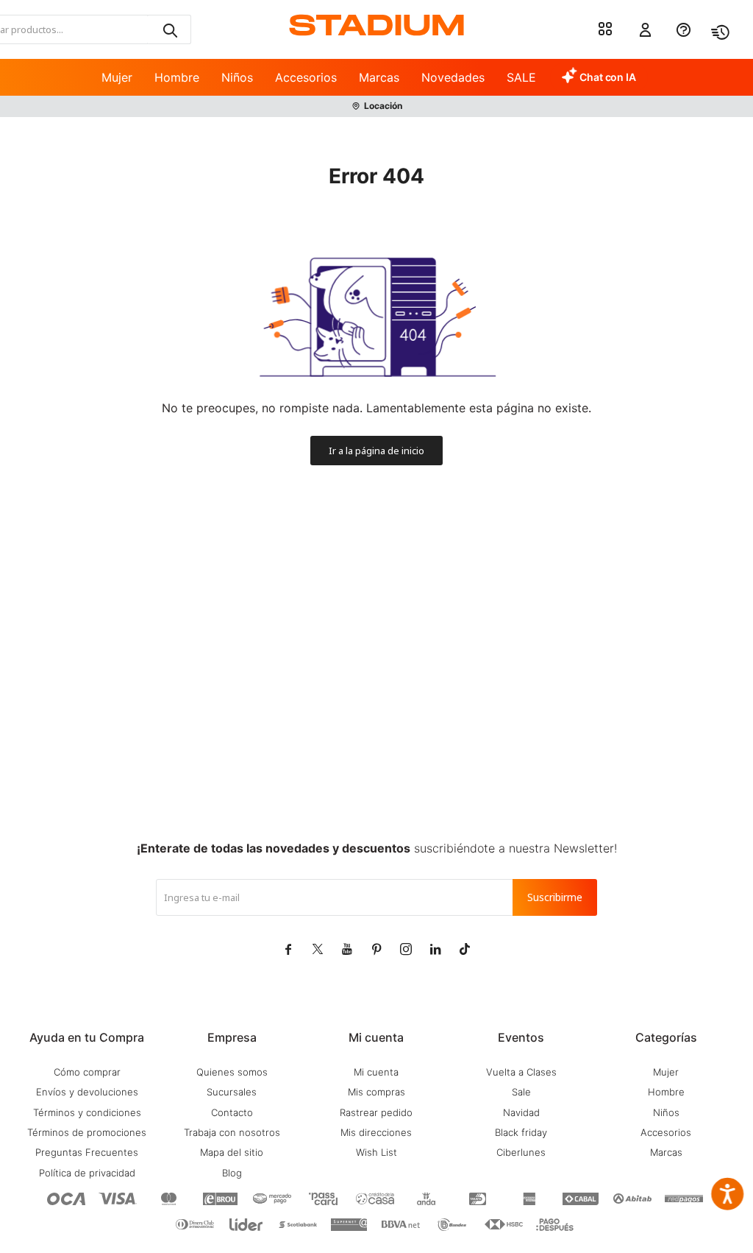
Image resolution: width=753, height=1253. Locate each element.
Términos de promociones (86, 1132)
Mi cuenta (376, 1072)
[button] (169, 29)
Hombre (176, 77)
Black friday (521, 1132)
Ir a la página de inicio (376, 450)
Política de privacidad (87, 1173)
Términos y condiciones (87, 1112)
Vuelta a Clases (521, 1072)
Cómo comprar (87, 1072)
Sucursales (232, 1092)
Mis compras (376, 1092)
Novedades (453, 77)
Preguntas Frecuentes (86, 1152)
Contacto (232, 1112)
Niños (237, 77)
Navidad (521, 1112)
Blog (232, 1173)
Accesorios (306, 77)
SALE (521, 77)
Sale (521, 1092)
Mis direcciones (376, 1132)
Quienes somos (232, 1072)
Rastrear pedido (376, 1112)
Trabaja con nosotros (232, 1132)
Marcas (379, 77)
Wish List (376, 1152)
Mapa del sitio (231, 1152)
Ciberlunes (521, 1152)
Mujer (116, 77)
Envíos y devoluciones (87, 1092)
